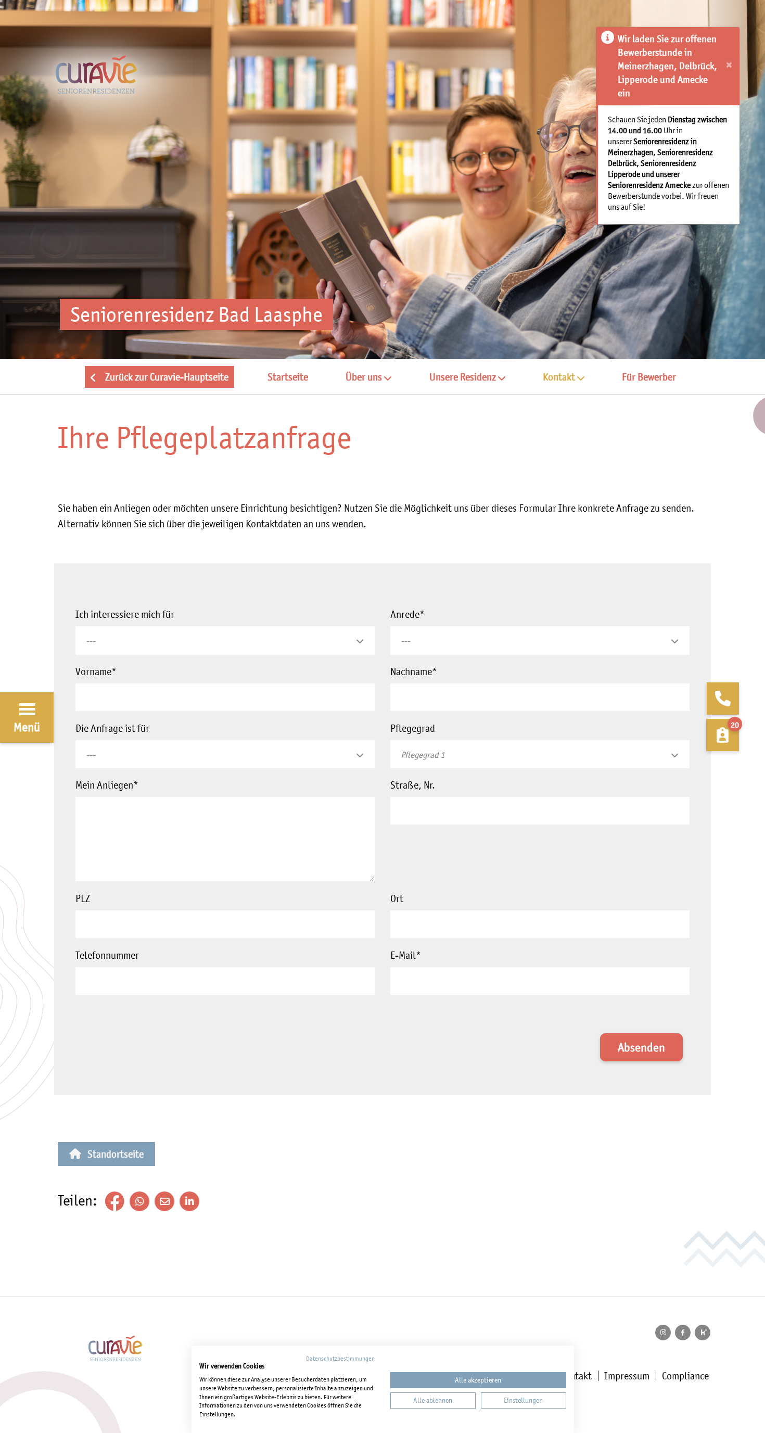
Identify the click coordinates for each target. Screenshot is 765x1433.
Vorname (96, 671)
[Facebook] (683, 1332)
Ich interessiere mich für (124, 614)
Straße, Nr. (412, 785)
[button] (368, 377)
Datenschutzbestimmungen (340, 1358)
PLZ (82, 898)
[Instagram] (663, 1332)
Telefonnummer (107, 955)
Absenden (641, 1047)
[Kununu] (702, 1332)
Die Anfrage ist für (112, 728)
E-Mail (405, 955)
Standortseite (115, 1154)
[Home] (382, 86)
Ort (396, 898)
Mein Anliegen (106, 785)
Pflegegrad (412, 728)
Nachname (413, 671)
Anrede (407, 614)
